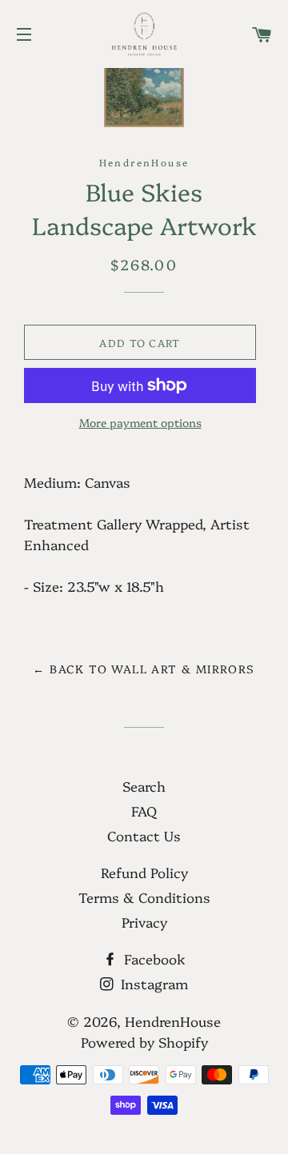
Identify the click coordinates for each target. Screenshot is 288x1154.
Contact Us (144, 835)
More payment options (140, 422)
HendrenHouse (173, 1021)
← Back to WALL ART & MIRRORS (143, 669)
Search (144, 786)
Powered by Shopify (144, 1041)
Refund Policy (144, 872)
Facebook (153, 958)
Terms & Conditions (144, 897)
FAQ (144, 810)
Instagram (152, 983)
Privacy (144, 921)
